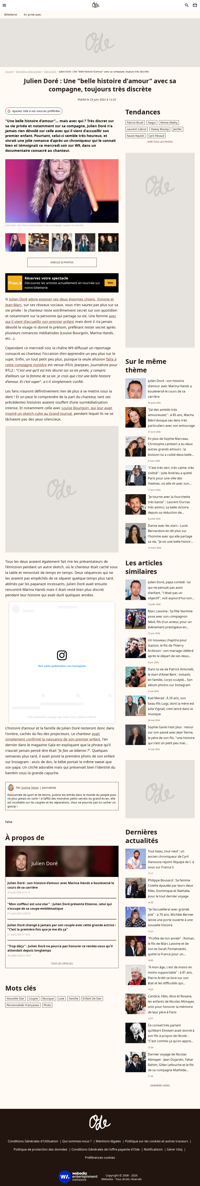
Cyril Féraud (156, 136)
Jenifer (177, 129)
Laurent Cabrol (136, 129)
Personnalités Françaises (23, 1005)
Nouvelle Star (15, 998)
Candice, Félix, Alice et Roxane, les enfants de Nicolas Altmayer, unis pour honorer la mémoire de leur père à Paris (171, 1004)
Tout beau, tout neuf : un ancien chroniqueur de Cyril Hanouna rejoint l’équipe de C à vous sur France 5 (171, 859)
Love (61, 998)
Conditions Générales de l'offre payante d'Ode (105, 1149)
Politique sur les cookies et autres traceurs (156, 1141)
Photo (47, 1005)
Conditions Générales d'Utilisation (33, 1141)
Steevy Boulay (160, 129)
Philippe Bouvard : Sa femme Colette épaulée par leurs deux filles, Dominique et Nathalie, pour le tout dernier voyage (170, 888)
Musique (48, 998)
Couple (33, 998)
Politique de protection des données (40, 1149)
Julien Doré (50, 71)
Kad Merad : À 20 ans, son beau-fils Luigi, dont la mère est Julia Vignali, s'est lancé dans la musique (171, 706)
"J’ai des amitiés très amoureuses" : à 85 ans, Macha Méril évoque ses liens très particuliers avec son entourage (171, 417)
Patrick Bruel (135, 122)
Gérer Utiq (174, 1149)
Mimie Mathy (169, 122)
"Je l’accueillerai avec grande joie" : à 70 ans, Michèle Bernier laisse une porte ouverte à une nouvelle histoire (171, 917)
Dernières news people (28, 71)
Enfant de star (92, 998)
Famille (73, 998)
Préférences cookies (100, 1157)
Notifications (153, 1149)
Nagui (152, 122)
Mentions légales (108, 1141)
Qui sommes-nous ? (77, 1141)
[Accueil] (96, 5)
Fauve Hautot (135, 136)
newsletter (195, 5)
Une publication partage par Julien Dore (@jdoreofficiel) (62, 716)
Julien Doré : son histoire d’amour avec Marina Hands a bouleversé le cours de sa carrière (170, 389)
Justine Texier (30, 787)
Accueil (9, 71)
